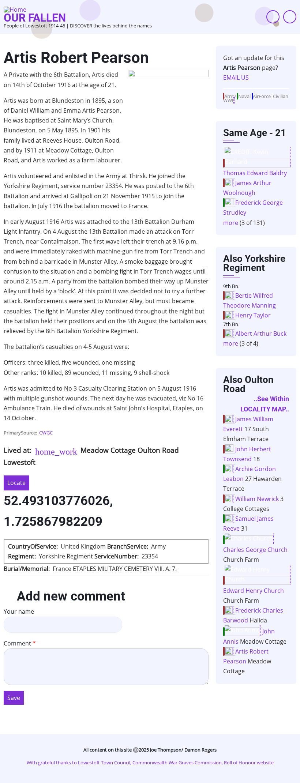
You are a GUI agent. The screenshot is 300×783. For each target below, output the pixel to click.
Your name (19, 611)
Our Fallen (35, 17)
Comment (17, 643)
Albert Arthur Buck (260, 334)
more (230, 223)
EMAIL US (236, 78)
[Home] (15, 9)
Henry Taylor (253, 315)
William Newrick (257, 499)
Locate (16, 483)
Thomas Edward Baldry (255, 173)
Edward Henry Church (253, 591)
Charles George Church (255, 550)
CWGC (46, 432)
